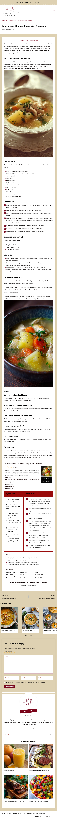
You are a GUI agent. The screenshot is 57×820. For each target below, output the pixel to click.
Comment (8, 656)
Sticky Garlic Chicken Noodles (47, 597)
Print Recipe (46, 478)
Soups (3, 23)
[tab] (25, 635)
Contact (9, 813)
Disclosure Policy (16, 813)
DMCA (23, 813)
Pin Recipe (46, 481)
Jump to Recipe (23, 40)
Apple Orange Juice (9, 770)
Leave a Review (34, 40)
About (3, 813)
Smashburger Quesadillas (9, 597)
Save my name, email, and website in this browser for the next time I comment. (25, 682)
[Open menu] (54, 10)
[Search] (51, 734)
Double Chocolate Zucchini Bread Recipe (14, 801)
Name (7, 678)
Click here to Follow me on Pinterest (28, 585)
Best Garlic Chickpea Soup (8, 630)
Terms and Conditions (32, 813)
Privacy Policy (42, 813)
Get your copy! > (27, 2)
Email (24, 678)
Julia (4, 29)
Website (41, 678)
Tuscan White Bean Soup (29, 630)
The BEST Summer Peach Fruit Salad (38, 801)
